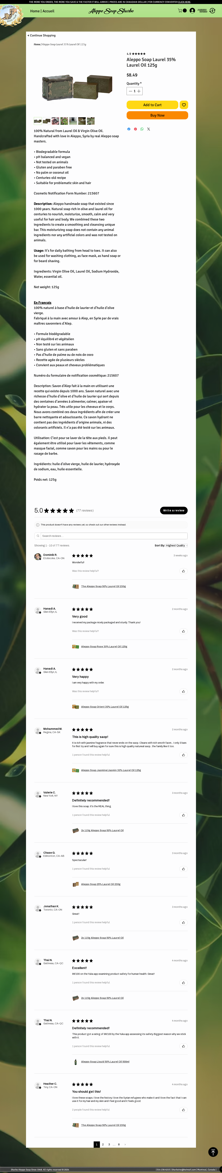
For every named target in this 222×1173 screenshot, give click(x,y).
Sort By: (160, 545)
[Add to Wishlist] (184, 105)
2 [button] (103, 1144)
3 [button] (109, 1144)
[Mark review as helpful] (183, 571)
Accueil (48, 11)
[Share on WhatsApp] (142, 129)
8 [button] (119, 1144)
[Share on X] (149, 129)
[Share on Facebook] (129, 129)
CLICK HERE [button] (184, 2)
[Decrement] (130, 91)
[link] (183, 10)
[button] (212, 11)
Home (37, 44)
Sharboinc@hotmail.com (184, 1169)
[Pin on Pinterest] (135, 129)
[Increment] (139, 91)
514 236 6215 (163, 1169)
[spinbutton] (134, 91)
